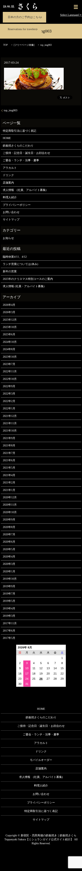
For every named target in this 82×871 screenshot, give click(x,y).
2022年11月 (10, 371)
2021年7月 (9, 453)
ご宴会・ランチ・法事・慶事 (21, 160)
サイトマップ (11, 219)
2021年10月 (10, 430)
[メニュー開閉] (76, 7)
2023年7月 (9, 364)
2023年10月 (10, 356)
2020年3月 (9, 563)
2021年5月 (9, 467)
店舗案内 (8, 182)
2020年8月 (9, 527)
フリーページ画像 (24, 45)
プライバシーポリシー (17, 204)
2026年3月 (9, 312)
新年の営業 (10, 271)
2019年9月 (9, 586)
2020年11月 (10, 504)
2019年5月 (9, 600)
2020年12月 (10, 497)
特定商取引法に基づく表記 (19, 130)
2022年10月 (10, 378)
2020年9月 (9, 519)
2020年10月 (10, 512)
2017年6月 (9, 630)
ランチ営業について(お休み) (20, 264)
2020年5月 (9, 549)
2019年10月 (10, 578)
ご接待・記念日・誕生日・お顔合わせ (26, 153)
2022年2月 (9, 401)
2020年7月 (9, 534)
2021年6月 (9, 460)
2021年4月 (9, 475)
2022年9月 (9, 386)
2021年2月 (9, 482)
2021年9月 (9, 438)
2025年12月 (10, 319)
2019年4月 (9, 608)
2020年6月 (9, 541)
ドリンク (8, 175)
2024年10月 (10, 341)
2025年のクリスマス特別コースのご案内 (28, 278)
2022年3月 (9, 393)
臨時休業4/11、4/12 (15, 256)
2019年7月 (9, 593)
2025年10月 (10, 327)
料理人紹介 (10, 197)
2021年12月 (10, 416)
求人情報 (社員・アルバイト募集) (24, 286)
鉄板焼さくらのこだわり (18, 145)
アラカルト (10, 167)
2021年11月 (10, 423)
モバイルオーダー (41, 760)
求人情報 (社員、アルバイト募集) (25, 190)
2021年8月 (9, 445)
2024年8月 (9, 349)
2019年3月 (9, 615)
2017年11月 (10, 623)
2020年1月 (9, 571)
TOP (5, 45)
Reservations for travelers (22, 29)
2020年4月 (9, 556)
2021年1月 (9, 490)
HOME (7, 138)
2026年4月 (9, 304)
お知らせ (8, 238)
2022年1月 (9, 408)
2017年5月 (9, 638)
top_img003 (10, 110)
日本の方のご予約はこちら (24, 17)
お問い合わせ (11, 212)
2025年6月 (9, 334)
